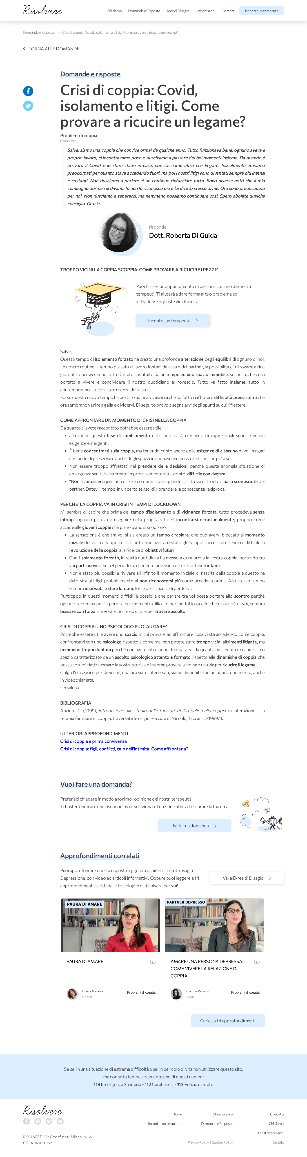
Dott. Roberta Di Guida (183, 235)
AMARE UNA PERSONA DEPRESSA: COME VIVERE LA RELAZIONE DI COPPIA (207, 968)
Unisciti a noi (206, 11)
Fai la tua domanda (191, 825)
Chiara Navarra (92, 991)
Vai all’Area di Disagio (244, 878)
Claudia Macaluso (198, 991)
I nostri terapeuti (271, 1133)
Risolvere (42, 1111)
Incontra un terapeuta (261, 11)
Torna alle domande (54, 48)
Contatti (228, 11)
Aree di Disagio (178, 11)
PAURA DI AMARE (85, 961)
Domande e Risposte (144, 11)
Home (177, 1114)
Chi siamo (114, 11)
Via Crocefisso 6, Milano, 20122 (68, 1137)
